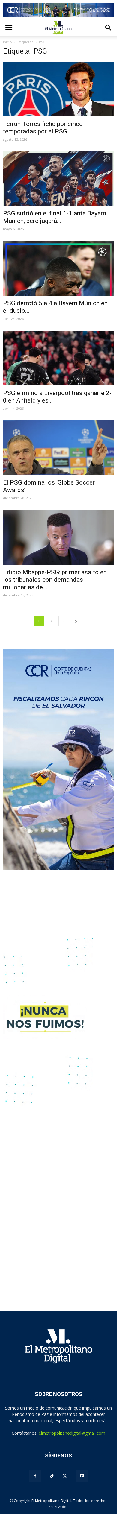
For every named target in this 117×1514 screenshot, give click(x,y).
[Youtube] (82, 1476)
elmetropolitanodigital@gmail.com (72, 1433)
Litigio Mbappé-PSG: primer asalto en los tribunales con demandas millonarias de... (55, 580)
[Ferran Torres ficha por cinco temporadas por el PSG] (58, 89)
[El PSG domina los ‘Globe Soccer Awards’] (58, 447)
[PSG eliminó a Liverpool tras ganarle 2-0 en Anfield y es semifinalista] (58, 358)
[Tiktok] (52, 1476)
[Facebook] (35, 1476)
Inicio (7, 42)
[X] (65, 1476)
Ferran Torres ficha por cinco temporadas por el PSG (43, 127)
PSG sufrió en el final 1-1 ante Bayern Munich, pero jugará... (54, 217)
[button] (108, 28)
